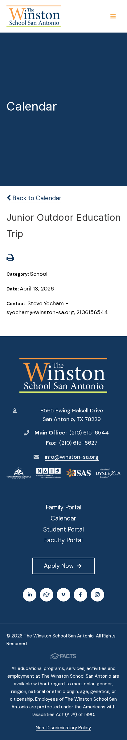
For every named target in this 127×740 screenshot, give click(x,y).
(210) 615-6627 (78, 442)
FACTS (46, 595)
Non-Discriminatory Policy (63, 728)
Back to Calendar (36, 198)
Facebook (80, 595)
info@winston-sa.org (72, 457)
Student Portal (63, 529)
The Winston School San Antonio (63, 375)
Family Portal (63, 507)
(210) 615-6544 (89, 432)
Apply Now (59, 566)
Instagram (97, 595)
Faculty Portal (63, 540)
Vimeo (63, 595)
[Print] (10, 258)
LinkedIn (29, 595)
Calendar (63, 518)
